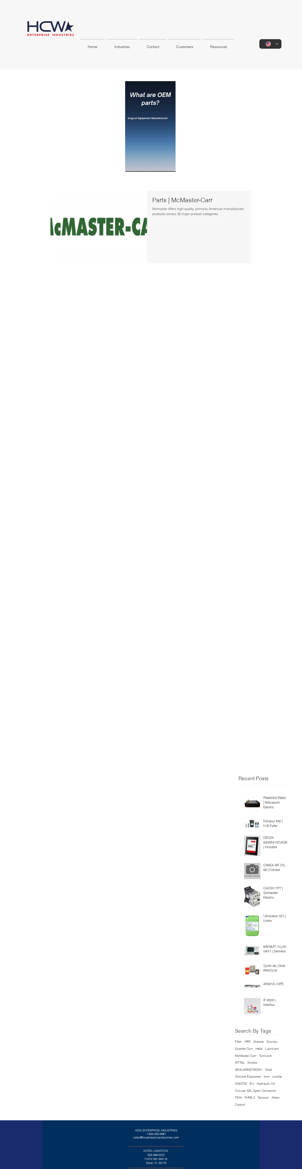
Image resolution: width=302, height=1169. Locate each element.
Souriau (271, 1042)
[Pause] (131, 166)
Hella (259, 1049)
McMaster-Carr (245, 1056)
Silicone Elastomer (248, 1076)
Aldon (275, 1098)
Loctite (277, 1076)
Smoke (252, 1063)
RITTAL (240, 1063)
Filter (238, 1042)
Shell (268, 1070)
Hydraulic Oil (266, 1084)
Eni (252, 1084)
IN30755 (241, 1084)
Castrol (240, 1105)
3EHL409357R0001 (248, 1070)
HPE (248, 1042)
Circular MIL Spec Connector (255, 1091)
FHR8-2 (250, 1098)
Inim (267, 1076)
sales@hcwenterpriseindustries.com (156, 1137)
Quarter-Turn (244, 1049)
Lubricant (272, 1049)
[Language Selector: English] (270, 44)
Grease (258, 1042)
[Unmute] (138, 166)
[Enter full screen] (175, 166)
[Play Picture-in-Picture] (168, 166)
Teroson (263, 1098)
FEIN (238, 1098)
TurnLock (265, 1056)
